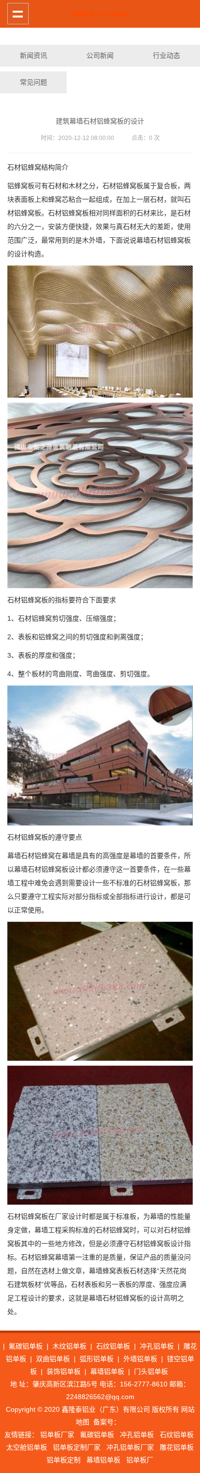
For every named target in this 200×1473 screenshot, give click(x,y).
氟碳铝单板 (26, 1346)
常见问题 (33, 82)
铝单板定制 (64, 1460)
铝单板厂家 (57, 1434)
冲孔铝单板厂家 (130, 1447)
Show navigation (18, 13)
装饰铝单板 (64, 1371)
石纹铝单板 (113, 1346)
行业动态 (166, 55)
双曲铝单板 (53, 1359)
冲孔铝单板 (157, 1346)
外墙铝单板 (140, 1359)
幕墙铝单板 (107, 1371)
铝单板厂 (139, 1460)
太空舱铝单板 (26, 1447)
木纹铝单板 (69, 1346)
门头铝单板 (151, 1371)
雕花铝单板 (177, 1447)
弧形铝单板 (97, 1359)
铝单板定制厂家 (76, 1447)
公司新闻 (100, 55)
